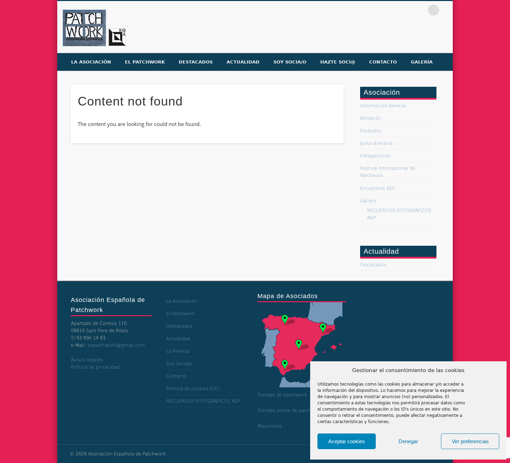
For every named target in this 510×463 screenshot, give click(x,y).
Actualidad (243, 62)
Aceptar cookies (346, 441)
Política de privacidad (95, 367)
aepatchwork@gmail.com (116, 345)
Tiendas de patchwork (282, 394)
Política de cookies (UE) (193, 388)
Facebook (390, 10)
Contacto (383, 62)
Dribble (419, 10)
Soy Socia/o (289, 62)
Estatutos (370, 130)
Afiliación (370, 118)
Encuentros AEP (377, 188)
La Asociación (91, 62)
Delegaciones (375, 155)
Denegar (408, 441)
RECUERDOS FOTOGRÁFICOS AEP (203, 401)
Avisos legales (87, 359)
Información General (383, 105)
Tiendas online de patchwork (289, 410)
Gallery (368, 200)
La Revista (177, 351)
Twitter (404, 10)
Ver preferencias (470, 441)
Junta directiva (376, 143)
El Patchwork (145, 62)
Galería (422, 62)
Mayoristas (269, 426)
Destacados (196, 62)
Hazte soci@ (337, 62)
